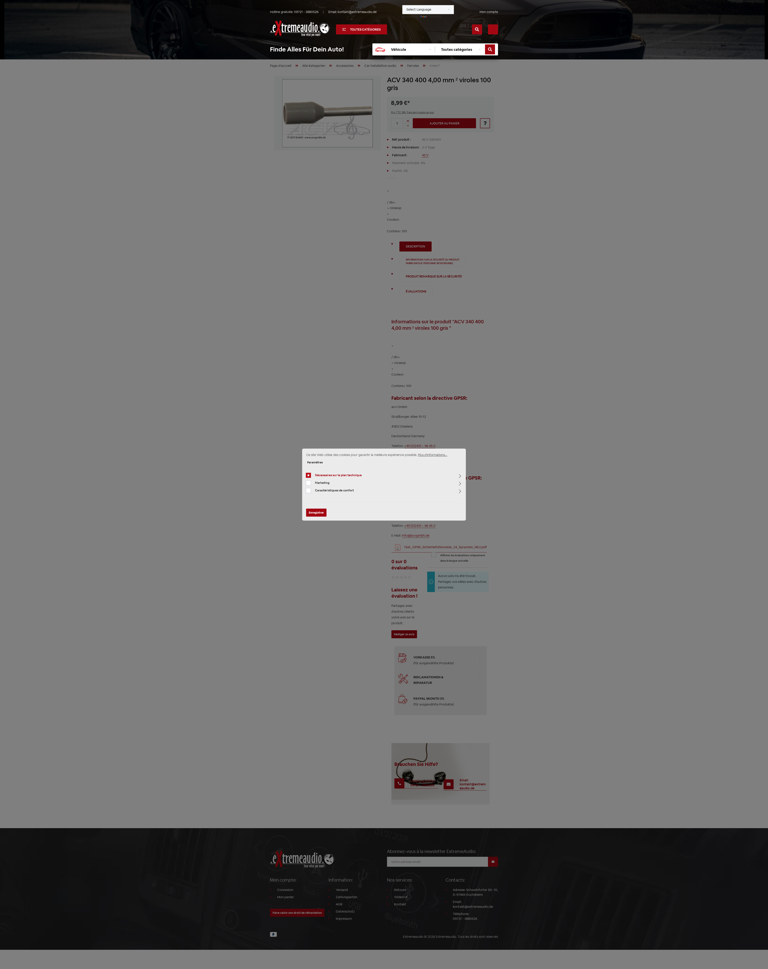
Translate (434, 16)
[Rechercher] (477, 29)
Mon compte (489, 12)
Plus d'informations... (432, 455)
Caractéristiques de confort (334, 490)
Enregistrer (316, 512)
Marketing (322, 483)
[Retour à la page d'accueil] (300, 29)
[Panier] (493, 29)
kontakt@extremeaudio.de (357, 12)
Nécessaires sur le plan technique (338, 475)
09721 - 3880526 (306, 12)
